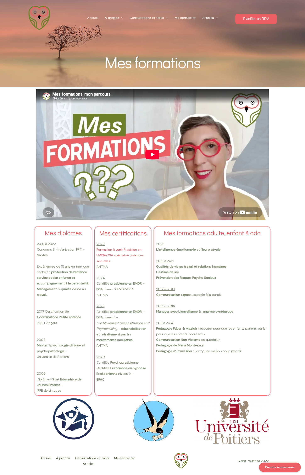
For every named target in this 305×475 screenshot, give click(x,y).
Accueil (92, 18)
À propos (112, 18)
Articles (208, 18)
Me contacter (185, 18)
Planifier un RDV (256, 19)
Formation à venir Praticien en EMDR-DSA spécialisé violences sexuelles (120, 255)
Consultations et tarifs (147, 18)
